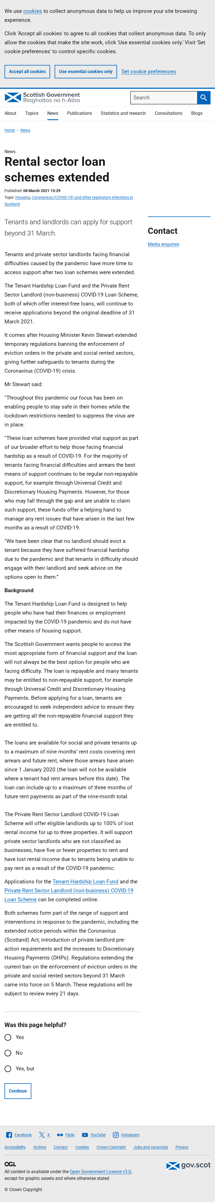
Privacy (182, 1147)
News (52, 113)
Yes (20, 1037)
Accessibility (15, 1147)
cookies (32, 11)
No (19, 1053)
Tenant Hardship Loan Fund (85, 881)
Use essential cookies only (86, 71)
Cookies (82, 1147)
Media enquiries (163, 244)
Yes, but (25, 1068)
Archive (39, 1147)
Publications (79, 113)
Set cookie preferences (148, 71)
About (10, 113)
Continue (18, 1091)
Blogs (196, 113)
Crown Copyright (111, 1147)
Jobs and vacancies (151, 1147)
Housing (22, 197)
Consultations (168, 113)
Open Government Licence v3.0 (100, 1171)
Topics (31, 113)
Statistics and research (123, 113)
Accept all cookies (27, 71)
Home (9, 130)
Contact (61, 1147)
